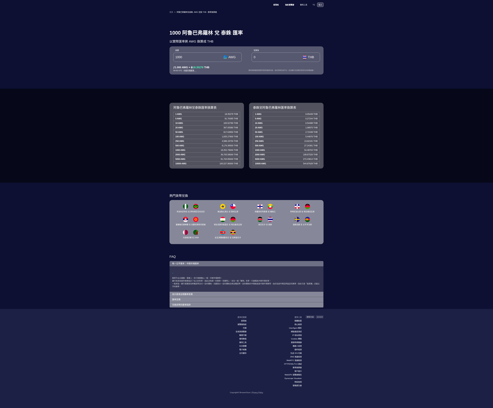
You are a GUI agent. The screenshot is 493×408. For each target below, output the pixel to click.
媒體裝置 (298, 321)
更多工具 (298, 317)
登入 (320, 5)
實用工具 (303, 5)
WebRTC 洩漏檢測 (294, 360)
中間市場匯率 (189, 70)
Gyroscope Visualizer (293, 378)
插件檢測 (298, 350)
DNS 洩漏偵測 (296, 357)
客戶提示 (298, 371)
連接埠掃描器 (296, 342)
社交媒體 (242, 346)
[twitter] (183, 322)
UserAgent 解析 (295, 328)
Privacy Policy (257, 392)
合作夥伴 (242, 353)
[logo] (182, 5)
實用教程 (242, 339)
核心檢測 (298, 324)
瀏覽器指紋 (242, 324)
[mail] (172, 322)
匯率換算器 (297, 368)
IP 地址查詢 (297, 335)
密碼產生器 (297, 385)
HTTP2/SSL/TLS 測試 (293, 364)
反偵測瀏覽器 (241, 332)
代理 (244, 328)
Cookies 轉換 (296, 339)
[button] (246, 263)
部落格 (276, 5)
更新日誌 (310, 317)
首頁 (171, 12)
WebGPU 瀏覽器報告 (293, 375)
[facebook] (178, 322)
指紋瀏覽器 (289, 5)
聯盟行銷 (242, 335)
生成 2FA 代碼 (296, 353)
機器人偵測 (297, 346)
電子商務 (242, 350)
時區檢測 (298, 382)
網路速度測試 (296, 332)
